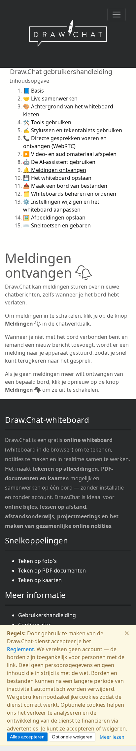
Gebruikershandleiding (47, 615)
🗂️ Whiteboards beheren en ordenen (69, 193)
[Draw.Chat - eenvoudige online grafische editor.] (68, 34)
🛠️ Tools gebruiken (47, 122)
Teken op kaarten (40, 580)
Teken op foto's (37, 561)
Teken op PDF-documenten (52, 570)
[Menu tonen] (116, 14)
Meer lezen (112, 737)
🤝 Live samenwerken (50, 98)
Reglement (20, 649)
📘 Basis (33, 90)
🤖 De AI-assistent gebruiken (59, 162)
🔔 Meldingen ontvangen (54, 170)
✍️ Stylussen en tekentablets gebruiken (72, 130)
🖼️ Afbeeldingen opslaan (54, 217)
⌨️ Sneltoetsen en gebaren (57, 225)
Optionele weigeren (72, 736)
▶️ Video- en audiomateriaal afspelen (70, 154)
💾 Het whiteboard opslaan (57, 177)
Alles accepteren (27, 736)
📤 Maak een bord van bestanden (65, 185)
